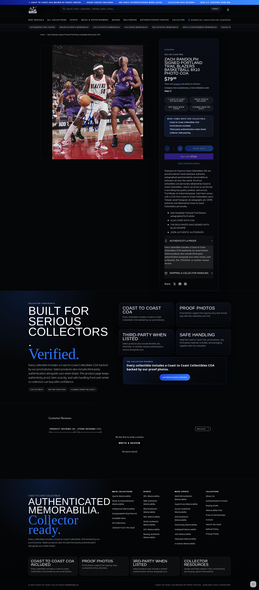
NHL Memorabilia (151, 516)
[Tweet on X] (174, 284)
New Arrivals (36, 20)
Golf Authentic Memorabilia (106, 27)
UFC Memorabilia (151, 529)
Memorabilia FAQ (214, 510)
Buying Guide (212, 505)
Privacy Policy (212, 534)
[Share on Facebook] (180, 284)
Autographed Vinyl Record (42, 27)
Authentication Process (154, 20)
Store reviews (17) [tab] (89, 429)
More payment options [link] (189, 163)
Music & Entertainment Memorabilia (200, 27)
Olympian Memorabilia (185, 539)
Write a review (129, 443)
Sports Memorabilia (121, 496)
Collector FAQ (181, 20)
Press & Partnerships (215, 515)
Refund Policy (212, 529)
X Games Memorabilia (185, 543)
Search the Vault (213, 524)
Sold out (199, 148)
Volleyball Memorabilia (185, 529)
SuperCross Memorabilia (186, 504)
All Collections (57, 20)
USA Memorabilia (183, 534)
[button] (228, 10)
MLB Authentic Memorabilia (165, 27)
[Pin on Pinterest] (185, 284)
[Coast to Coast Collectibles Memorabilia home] (42, 10)
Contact (209, 519)
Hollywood (130, 20)
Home (42, 34)
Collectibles (169, 49)
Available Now (119, 518)
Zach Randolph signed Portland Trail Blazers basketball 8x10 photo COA (73, 34)
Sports (74, 20)
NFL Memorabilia (151, 496)
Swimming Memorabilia (186, 524)
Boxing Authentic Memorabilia (74, 27)
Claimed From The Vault (123, 527)
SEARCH (215, 9)
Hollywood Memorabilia (136, 27)
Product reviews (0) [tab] (62, 429)
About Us (210, 496)
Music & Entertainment (95, 20)
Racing (116, 20)
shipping (176, 84)
